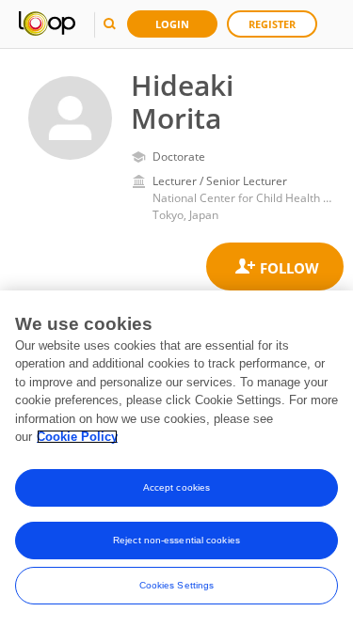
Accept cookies (176, 487)
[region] (176, 458)
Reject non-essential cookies (176, 540)
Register (272, 24)
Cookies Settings (177, 585)
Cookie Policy (77, 437)
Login (172, 24)
